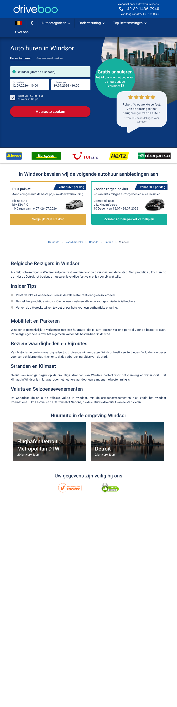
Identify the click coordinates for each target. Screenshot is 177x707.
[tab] (20, 57)
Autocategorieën (53, 23)
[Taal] (18, 23)
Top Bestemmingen (128, 23)
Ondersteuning (90, 23)
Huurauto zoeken (50, 111)
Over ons (21, 32)
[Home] (35, 9)
